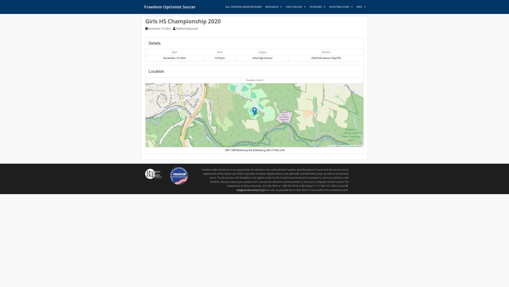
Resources (271, 7)
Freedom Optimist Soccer (170, 7)
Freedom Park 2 (254, 80)
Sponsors (316, 7)
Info (359, 7)
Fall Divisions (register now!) (243, 7)
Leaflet (332, 146)
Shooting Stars (339, 7)
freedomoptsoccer (187, 28)
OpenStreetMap (349, 146)
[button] (254, 111)
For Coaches (294, 7)
